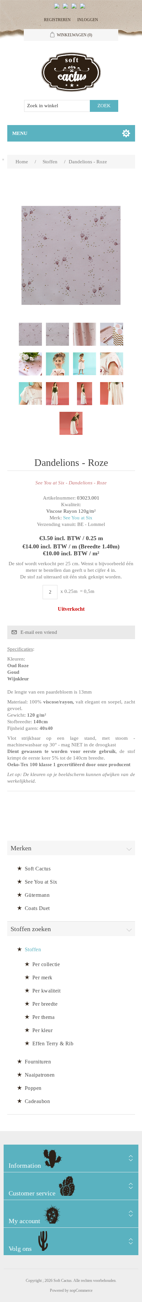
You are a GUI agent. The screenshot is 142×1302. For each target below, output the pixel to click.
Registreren (57, 19)
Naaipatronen (40, 1075)
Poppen (33, 1088)
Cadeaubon (37, 1101)
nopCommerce (81, 1290)
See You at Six (77, 517)
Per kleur (42, 1030)
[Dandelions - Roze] (30, 334)
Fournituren (38, 1061)
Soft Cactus (38, 868)
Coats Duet (37, 908)
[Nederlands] (67, 8)
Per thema (43, 1017)
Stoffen (33, 949)
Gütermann (37, 895)
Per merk (42, 977)
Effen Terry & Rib (53, 1043)
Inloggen (87, 19)
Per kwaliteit (46, 990)
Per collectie (46, 964)
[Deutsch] (84, 8)
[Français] (75, 8)
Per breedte (45, 1004)
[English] (58, 8)
